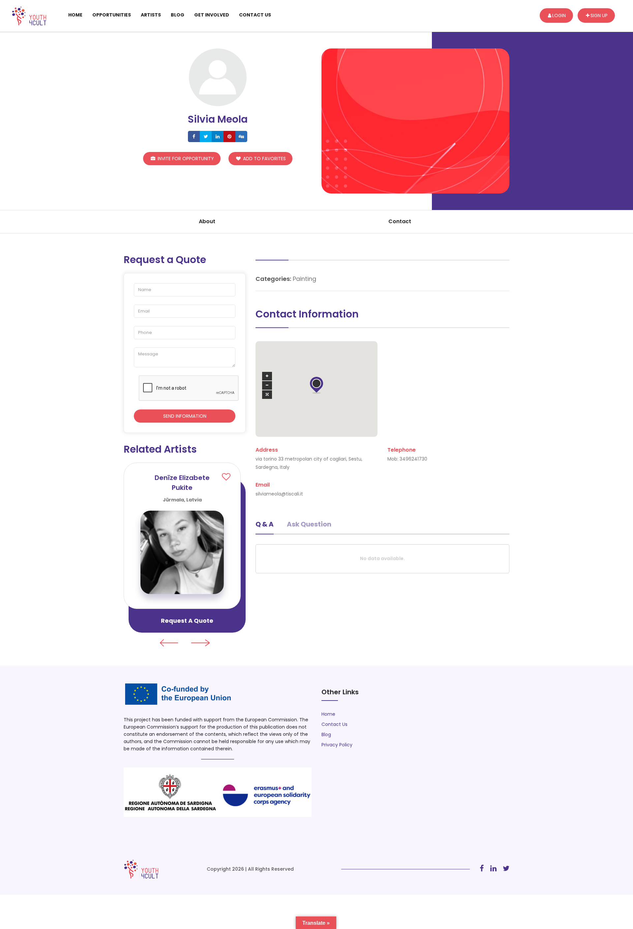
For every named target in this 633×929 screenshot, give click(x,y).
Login (559, 15)
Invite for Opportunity (185, 158)
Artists (151, 15)
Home (75, 15)
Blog (177, 15)
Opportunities (111, 15)
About (207, 221)
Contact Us (255, 15)
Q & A (265, 524)
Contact (399, 221)
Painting (304, 279)
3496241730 (413, 459)
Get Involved (211, 15)
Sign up (599, 15)
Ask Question (309, 524)
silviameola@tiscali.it (279, 494)
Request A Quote (187, 620)
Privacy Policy (336, 744)
